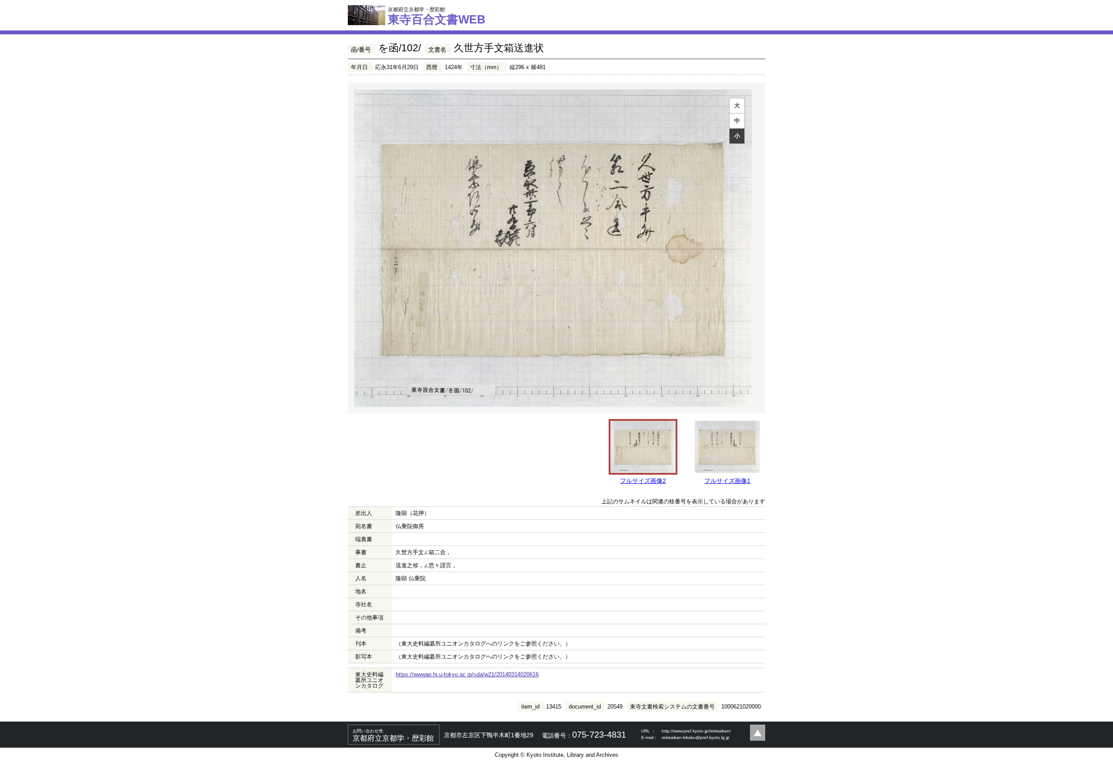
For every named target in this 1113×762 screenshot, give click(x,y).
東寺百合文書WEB (437, 16)
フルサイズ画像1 (727, 480)
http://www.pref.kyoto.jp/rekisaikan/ (696, 731)
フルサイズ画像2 (643, 480)
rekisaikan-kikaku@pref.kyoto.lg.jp (696, 737)
